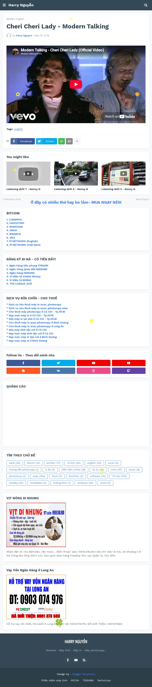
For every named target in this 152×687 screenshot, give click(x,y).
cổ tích (74, 463)
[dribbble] (93, 371)
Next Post (141, 199)
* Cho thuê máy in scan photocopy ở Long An (35, 326)
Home (10, 19)
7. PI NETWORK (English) (22, 241)
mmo (116, 469)
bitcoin (33, 463)
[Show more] (77, 141)
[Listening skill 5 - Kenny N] (124, 174)
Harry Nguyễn (21, 5)
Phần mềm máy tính (54, 680)
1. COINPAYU (14, 219)
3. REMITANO (14, 226)
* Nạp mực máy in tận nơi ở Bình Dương (31, 336)
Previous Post (13, 199)
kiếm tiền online (74, 469)
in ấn (50, 469)
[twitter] (58, 363)
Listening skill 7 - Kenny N (23, 189)
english (20, 19)
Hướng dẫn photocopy (24, 469)
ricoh (57, 476)
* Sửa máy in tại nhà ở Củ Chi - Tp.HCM (31, 318)
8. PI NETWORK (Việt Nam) (23, 244)
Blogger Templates (83, 674)
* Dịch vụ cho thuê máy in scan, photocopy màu (37, 308)
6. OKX (10, 237)
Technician (104, 680)
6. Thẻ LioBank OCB (19, 283)
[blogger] (23, 371)
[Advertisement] (76, 417)
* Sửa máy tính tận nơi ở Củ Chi (26, 329)
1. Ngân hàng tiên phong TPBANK (27, 265)
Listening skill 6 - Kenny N (71, 189)
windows (85, 483)
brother (53, 463)
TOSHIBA (88, 680)
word (105, 483)
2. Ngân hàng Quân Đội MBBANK (26, 269)
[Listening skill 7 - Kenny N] (28, 174)
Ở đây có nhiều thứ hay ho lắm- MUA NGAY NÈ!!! (76, 202)
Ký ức (98, 469)
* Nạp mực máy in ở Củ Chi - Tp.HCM (30, 315)
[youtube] (93, 363)
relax (39, 476)
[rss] (84, 660)
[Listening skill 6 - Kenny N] (76, 174)
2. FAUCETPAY (15, 223)
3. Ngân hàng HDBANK (20, 272)
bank (14, 463)
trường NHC (62, 483)
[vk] (58, 371)
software (97, 476)
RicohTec (76, 476)
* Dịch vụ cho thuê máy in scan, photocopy (33, 304)
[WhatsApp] (61, 141)
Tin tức (119, 476)
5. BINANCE (13, 233)
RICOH (75, 680)
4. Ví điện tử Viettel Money (23, 276)
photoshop (17, 476)
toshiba (16, 483)
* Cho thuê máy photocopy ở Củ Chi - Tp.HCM (35, 311)
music (134, 469)
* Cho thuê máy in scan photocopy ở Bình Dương (37, 322)
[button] (4, 5)
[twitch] (129, 371)
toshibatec (38, 483)
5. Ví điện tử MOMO (18, 280)
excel (113, 463)
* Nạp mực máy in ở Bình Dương (26, 340)
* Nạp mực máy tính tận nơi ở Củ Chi (29, 333)
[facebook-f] (23, 363)
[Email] (69, 141)
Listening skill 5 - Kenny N (118, 189)
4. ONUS (11, 230)
